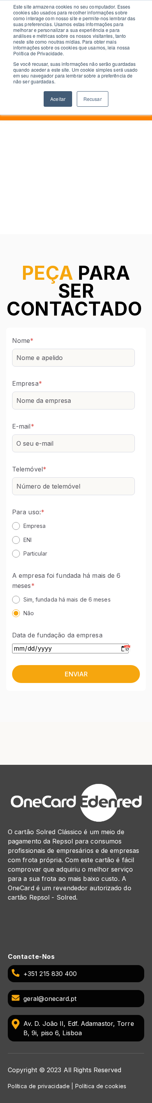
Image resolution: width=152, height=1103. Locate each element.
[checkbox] (73, 539)
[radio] (73, 525)
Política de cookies (101, 1086)
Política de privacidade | (41, 1086)
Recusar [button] (92, 98)
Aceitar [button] (57, 98)
